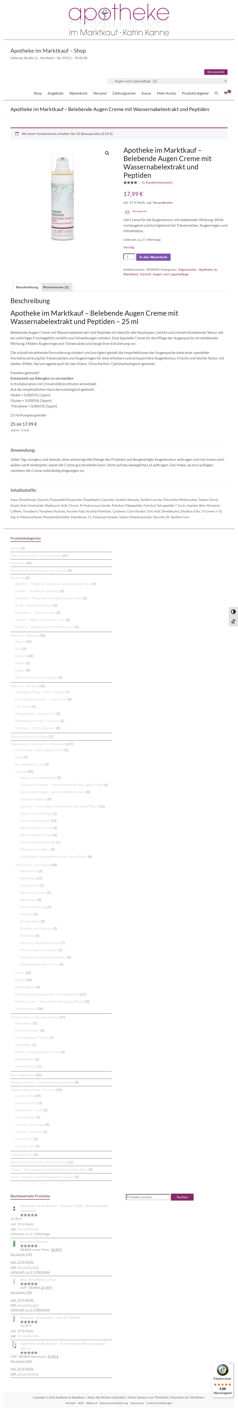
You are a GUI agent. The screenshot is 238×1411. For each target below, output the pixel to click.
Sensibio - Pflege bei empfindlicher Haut (44, 627)
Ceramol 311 (24, 1096)
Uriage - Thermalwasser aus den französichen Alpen (49, 1169)
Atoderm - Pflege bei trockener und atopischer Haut (53, 584)
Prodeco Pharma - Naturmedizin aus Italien (42, 1082)
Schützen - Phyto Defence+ (35, 728)
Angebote (55, 93)
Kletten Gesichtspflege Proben (37, 1052)
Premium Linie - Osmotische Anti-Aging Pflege (49, 1001)
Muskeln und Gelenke (36, 928)
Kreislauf (26, 914)
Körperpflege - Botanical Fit (35, 713)
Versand (99, 93)
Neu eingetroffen (22, 1075)
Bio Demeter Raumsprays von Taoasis (38, 570)
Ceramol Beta (25, 1117)
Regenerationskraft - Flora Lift (37, 721)
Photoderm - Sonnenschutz (35, 612)
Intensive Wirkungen (35, 821)
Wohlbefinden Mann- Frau (39, 964)
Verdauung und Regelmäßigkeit (43, 957)
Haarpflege (23, 1045)
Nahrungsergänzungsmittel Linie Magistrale (47, 994)
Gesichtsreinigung (33, 799)
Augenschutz (29, 885)
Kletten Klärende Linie (36, 828)
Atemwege (27, 878)
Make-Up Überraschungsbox (36, 677)
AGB (81, 1403)
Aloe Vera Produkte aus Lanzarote (35, 555)
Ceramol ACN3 (26, 1103)
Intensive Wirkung (33, 907)
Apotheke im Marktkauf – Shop (48, 50)
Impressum (137, 1403)
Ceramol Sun (24, 1146)
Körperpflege (24, 1059)
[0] (226, 93)
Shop (38, 93)
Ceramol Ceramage (29, 1124)
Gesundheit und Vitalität (32, 865)
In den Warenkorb (153, 257)
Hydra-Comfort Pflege (36, 813)
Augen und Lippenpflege (171, 274)
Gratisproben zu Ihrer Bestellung (34, 1017)
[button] (107, 153)
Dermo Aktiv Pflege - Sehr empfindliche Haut (52, 792)
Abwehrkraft (28, 871)
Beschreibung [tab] (27, 287)
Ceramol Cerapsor (28, 1132)
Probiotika (27, 935)
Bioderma (17, 578)
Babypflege (23, 1023)
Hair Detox (23, 706)
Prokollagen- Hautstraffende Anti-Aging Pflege (53, 856)
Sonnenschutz (25, 1009)
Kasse (146, 93)
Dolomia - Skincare (24, 686)
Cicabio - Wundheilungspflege (37, 591)
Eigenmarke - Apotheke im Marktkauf (37, 744)
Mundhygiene (30, 921)
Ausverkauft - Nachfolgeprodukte (39, 750)
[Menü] (230, 1364)
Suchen (182, 1197)
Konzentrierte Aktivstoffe (37, 842)
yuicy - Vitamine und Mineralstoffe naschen (42, 1177)
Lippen (20, 670)
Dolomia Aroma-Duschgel (29, 736)
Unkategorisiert (21, 1155)
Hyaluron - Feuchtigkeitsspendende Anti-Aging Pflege (59, 806)
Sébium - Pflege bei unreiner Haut (40, 620)
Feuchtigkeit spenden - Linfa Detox (40, 699)
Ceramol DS (24, 1139)
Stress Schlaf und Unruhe (38, 950)
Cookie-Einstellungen (159, 1403)
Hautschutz (28, 900)
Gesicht (145, 274)
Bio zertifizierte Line (29, 764)
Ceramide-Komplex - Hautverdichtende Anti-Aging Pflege (61, 785)
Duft (18, 649)
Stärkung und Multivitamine (40, 943)
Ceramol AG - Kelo (29, 1110)
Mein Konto (166, 93)
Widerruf (91, 1403)
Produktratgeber (195, 93)
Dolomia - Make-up (24, 635)
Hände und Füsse (33, 892)
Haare (19, 973)
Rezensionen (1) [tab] (56, 287)
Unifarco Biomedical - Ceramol (32, 1090)
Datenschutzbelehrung (114, 1403)
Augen (20, 641)
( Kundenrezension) (157, 182)
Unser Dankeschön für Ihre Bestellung (38, 1162)
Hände (20, 663)
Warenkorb (78, 93)
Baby (19, 757)
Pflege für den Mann (35, 849)
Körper (20, 980)
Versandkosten (163, 202)
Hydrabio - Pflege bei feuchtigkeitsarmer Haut (48, 598)
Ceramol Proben (27, 1030)
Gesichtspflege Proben (32, 1037)
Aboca (15, 548)
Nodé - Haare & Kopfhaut (33, 605)
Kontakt (71, 1403)
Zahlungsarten (124, 93)
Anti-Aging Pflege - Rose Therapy (39, 692)
